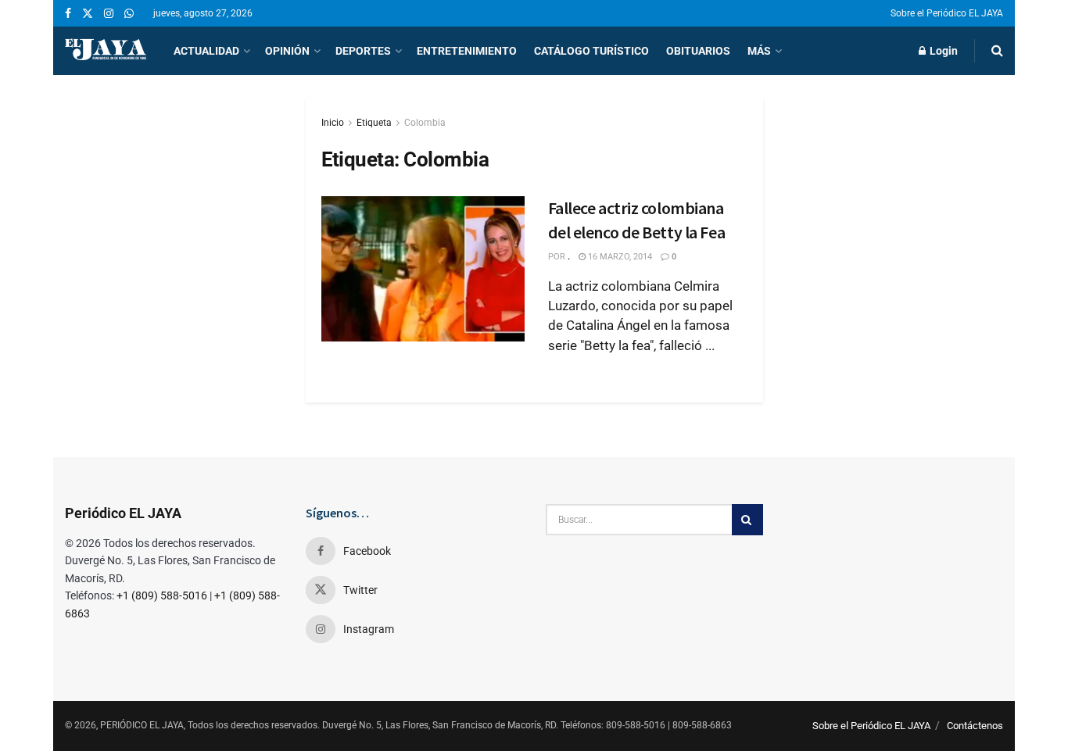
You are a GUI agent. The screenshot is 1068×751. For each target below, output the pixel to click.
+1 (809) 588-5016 (161, 595)
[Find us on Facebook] (68, 13)
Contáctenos (975, 725)
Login (942, 51)
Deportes (363, 51)
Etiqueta (374, 122)
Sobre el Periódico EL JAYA (947, 13)
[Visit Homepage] (105, 50)
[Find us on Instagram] (108, 13)
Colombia (425, 122)
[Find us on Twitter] (87, 13)
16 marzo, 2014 (619, 257)
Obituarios (698, 51)
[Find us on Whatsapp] (129, 13)
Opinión (287, 51)
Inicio (332, 122)
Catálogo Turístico (591, 51)
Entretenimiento (467, 51)
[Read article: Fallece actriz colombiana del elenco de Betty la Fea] (423, 269)
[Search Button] (997, 51)
